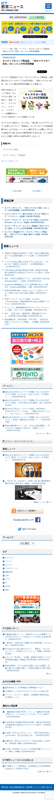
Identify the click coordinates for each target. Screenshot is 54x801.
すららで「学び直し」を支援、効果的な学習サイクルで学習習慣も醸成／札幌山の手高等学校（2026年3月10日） (28, 659)
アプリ (8, 579)
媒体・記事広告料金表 (18, 17)
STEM (7, 586)
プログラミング (11, 568)
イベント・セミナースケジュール (19, 441)
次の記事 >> (37, 191)
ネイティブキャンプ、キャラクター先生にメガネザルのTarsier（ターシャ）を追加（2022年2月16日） (27, 221)
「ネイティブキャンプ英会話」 (14, 155)
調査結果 (8, 572)
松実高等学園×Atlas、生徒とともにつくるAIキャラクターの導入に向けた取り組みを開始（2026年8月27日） (26, 292)
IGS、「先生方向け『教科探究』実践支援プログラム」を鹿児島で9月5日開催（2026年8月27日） (25, 314)
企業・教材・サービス (17, 49)
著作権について (32, 787)
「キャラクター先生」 (10, 149)
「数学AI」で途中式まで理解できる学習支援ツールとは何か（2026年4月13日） (28, 644)
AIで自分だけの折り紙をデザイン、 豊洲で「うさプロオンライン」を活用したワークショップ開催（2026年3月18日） (28, 651)
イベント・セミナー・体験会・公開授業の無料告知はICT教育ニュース (27, 696)
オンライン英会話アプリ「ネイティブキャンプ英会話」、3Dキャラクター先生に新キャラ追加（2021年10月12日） (26, 234)
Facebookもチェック (27, 519)
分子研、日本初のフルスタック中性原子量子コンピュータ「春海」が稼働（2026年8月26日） (28, 750)
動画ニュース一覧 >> (42, 502)
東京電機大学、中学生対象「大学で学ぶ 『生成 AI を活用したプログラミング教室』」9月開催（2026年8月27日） (27, 321)
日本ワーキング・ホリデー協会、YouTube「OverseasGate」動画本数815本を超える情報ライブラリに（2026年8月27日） (27, 301)
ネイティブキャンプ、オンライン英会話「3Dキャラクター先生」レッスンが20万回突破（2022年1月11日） (27, 227)
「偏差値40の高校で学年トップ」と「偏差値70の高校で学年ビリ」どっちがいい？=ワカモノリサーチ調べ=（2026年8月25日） (27, 714)
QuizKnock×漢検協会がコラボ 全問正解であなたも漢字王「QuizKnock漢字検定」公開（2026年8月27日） (26, 285)
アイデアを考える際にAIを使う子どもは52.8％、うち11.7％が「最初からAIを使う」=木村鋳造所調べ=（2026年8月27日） (26, 264)
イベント (8, 561)
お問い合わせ (46, 787)
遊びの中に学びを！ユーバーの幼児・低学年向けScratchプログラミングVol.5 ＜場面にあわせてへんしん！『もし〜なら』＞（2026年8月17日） (28, 411)
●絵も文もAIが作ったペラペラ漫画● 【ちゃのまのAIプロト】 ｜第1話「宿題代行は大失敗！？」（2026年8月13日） (27, 419)
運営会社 (5, 787)
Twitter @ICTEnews (27, 529)
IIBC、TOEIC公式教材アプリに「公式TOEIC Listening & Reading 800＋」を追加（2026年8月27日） (27, 279)
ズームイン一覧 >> (43, 433)
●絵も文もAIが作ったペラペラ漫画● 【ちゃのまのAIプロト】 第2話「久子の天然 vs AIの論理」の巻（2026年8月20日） (28, 402)
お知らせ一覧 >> (44, 771)
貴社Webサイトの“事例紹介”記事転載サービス (24, 688)
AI (6, 583)
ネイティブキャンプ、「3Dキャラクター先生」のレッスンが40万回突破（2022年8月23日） (27, 209)
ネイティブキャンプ (9, 161)
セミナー (8, 565)
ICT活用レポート (11, 628)
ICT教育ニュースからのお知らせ (18, 760)
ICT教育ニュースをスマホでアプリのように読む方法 (26, 691)
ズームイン (8, 386)
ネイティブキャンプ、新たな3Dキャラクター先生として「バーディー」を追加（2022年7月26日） (27, 215)
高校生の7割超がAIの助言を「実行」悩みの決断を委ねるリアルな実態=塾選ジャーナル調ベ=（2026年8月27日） (27, 255)
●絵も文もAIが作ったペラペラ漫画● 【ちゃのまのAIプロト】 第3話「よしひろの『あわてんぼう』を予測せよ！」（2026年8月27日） (27, 394)
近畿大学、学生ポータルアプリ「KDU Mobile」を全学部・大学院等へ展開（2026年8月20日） (27, 742)
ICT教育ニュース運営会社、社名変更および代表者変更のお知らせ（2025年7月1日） (27, 767)
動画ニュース (9, 449)
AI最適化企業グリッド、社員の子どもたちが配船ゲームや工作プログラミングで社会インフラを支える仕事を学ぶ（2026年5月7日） (28, 636)
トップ (3, 49)
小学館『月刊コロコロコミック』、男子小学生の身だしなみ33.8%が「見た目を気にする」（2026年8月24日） (28, 734)
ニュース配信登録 (37, 17)
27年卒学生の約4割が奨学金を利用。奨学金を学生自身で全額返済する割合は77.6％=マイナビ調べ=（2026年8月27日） (27, 272)
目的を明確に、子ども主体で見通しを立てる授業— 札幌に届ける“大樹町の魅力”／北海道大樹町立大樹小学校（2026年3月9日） (27, 668)
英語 (7, 590)
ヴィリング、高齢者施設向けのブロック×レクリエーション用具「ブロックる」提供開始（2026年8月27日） (27, 308)
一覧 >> (48, 674)
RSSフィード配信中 (27, 510)
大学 (7, 575)
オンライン (9, 558)
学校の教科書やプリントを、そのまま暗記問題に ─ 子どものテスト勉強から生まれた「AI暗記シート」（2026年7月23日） (27, 428)
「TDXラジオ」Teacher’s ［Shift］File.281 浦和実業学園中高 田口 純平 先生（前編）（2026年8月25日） (27, 482)
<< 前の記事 (16, 191)
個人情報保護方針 (17, 787)
